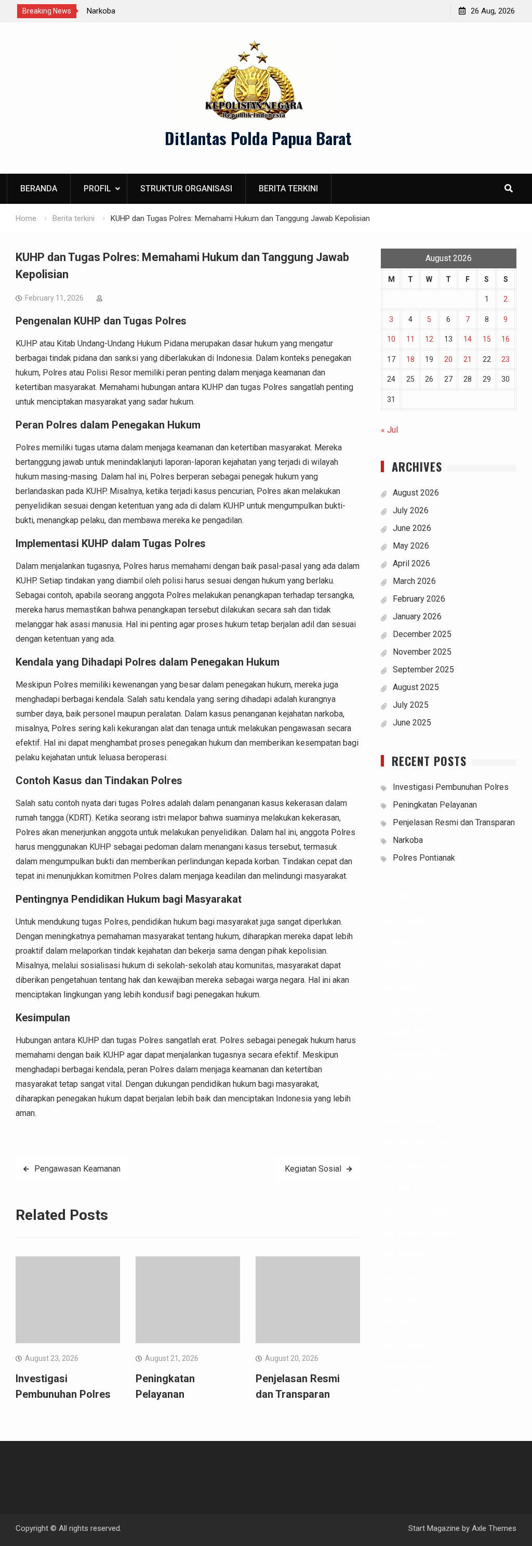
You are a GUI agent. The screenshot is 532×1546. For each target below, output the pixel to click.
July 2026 (411, 510)
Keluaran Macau (409, 1031)
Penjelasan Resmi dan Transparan (454, 822)
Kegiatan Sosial (313, 1169)
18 (410, 359)
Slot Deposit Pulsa (415, 1166)
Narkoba (101, 11)
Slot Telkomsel (408, 1076)
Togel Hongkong (410, 1389)
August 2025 (416, 687)
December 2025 (422, 634)
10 (391, 339)
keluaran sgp (404, 964)
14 (467, 339)
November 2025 (422, 652)
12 (429, 339)
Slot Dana (398, 1277)
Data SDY (398, 1098)
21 (467, 359)
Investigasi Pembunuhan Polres (451, 787)
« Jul (389, 430)
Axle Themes (494, 1528)
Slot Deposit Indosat (418, 1233)
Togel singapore (410, 1009)
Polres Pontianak (424, 858)
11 (410, 339)
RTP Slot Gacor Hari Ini (422, 1143)
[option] (180, 11)
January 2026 (417, 616)
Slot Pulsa (399, 1300)
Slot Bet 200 (403, 1322)
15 (487, 339)
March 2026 (414, 581)
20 (448, 359)
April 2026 (411, 563)
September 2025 (423, 669)
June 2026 (412, 528)
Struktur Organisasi (186, 188)
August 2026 (416, 493)
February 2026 (419, 599)
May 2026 (411, 546)
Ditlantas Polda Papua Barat (258, 138)
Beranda (38, 188)
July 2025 (411, 705)
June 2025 (412, 722)
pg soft (394, 942)
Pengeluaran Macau (416, 1054)
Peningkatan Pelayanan (435, 805)
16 (505, 339)
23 (505, 359)
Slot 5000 (398, 987)
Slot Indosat (403, 920)
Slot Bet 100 (403, 1188)
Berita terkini (288, 188)
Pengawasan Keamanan (77, 1169)
